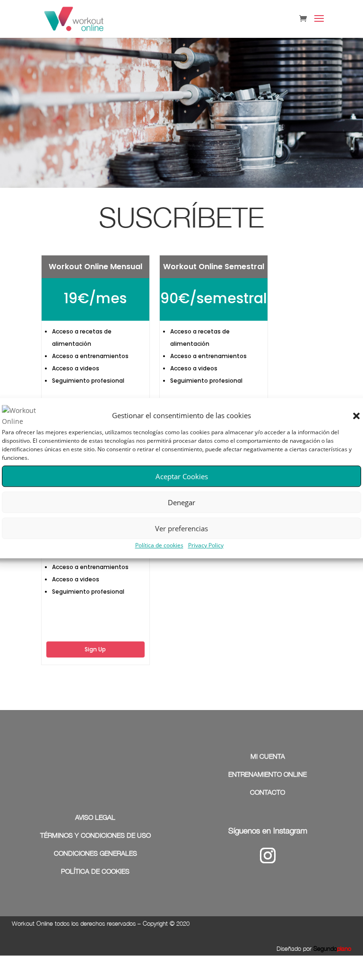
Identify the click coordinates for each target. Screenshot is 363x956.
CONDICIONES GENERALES (95, 853)
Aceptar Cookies (182, 476)
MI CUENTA (268, 756)
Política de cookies (159, 545)
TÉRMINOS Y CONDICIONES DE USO (95, 835)
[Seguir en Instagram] (267, 855)
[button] (356, 416)
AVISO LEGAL (95, 817)
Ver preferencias (181, 528)
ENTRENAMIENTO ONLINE (267, 774)
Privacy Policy (206, 545)
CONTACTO (267, 792)
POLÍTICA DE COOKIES (95, 871)
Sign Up (95, 649)
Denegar (181, 502)
